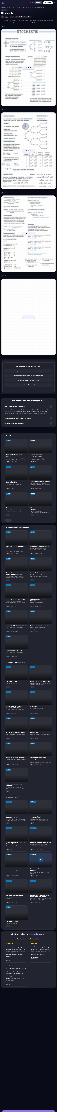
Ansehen (28, 67)
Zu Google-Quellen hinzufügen (24, 16)
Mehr (7, 520)
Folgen (11, 16)
